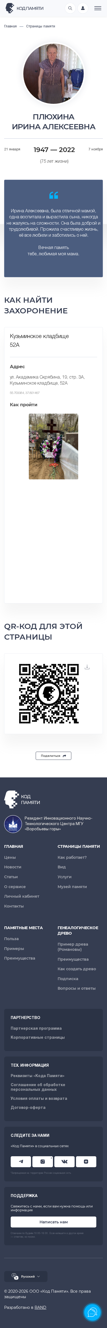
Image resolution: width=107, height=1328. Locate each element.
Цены (10, 857)
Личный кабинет (21, 896)
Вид (62, 867)
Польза (11, 938)
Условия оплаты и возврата (39, 1099)
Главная (13, 846)
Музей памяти (72, 886)
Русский (28, 1276)
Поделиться (50, 756)
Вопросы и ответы (77, 988)
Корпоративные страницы (38, 1038)
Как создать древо (77, 968)
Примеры (14, 948)
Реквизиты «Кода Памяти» (37, 1076)
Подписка (68, 978)
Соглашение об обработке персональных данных (38, 1087)
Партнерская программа (36, 1029)
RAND (40, 1307)
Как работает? (72, 857)
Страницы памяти (79, 846)
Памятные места (23, 927)
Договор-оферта (28, 1108)
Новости (12, 867)
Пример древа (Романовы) (73, 947)
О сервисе (15, 886)
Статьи (11, 876)
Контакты (14, 906)
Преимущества (19, 958)
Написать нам (54, 1222)
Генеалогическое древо (78, 930)
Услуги (65, 876)
